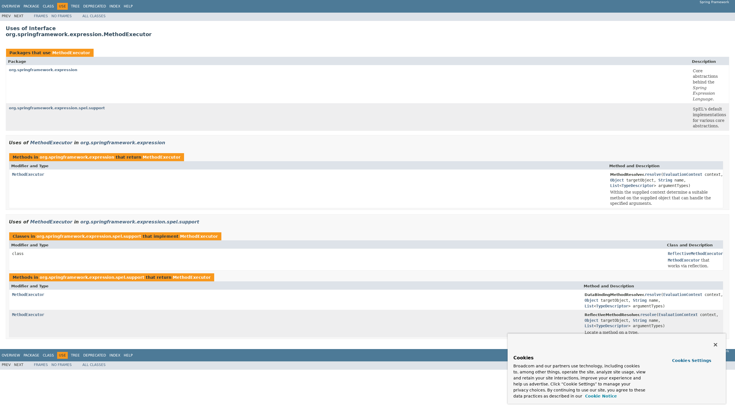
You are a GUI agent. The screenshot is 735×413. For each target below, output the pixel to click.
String (665, 180)
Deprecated (94, 6)
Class (48, 6)
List (614, 185)
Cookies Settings (691, 360)
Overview (11, 6)
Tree (75, 6)
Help (128, 6)
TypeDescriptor (638, 185)
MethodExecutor (71, 52)
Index (114, 6)
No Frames (61, 16)
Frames (41, 16)
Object (617, 180)
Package (31, 6)
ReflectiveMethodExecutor (695, 253)
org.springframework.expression (43, 70)
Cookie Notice (600, 396)
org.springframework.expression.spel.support (57, 108)
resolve (653, 174)
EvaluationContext (682, 174)
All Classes (94, 16)
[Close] (715, 344)
